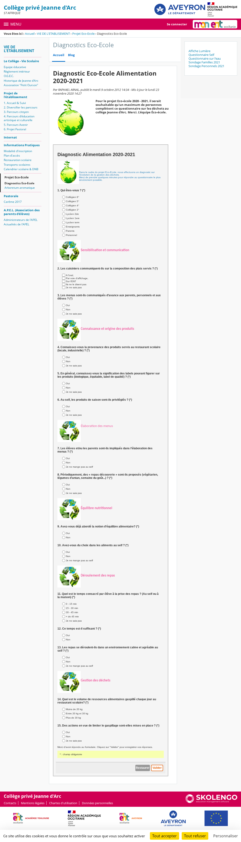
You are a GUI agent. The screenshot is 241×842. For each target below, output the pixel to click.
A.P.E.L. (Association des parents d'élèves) (22, 212)
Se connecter (177, 24)
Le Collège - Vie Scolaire (21, 61)
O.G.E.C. (9, 76)
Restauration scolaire (18, 160)
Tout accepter (164, 835)
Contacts (10, 803)
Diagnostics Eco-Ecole (19, 183)
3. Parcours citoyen (16, 112)
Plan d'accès (12, 156)
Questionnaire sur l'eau (205, 58)
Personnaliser (225, 835)
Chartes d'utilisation (63, 803)
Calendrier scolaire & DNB (21, 169)
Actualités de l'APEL (16, 224)
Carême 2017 (13, 202)
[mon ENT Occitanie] (215, 24)
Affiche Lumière (199, 51)
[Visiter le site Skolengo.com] (211, 802)
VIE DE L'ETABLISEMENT (53, 33)
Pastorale (11, 196)
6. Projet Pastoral (15, 129)
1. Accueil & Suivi (15, 103)
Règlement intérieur (17, 71)
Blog (71, 55)
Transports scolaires (17, 165)
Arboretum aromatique (19, 188)
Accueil (30, 33)
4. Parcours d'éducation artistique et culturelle (19, 118)
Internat (10, 137)
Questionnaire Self (201, 55)
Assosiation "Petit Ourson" (21, 85)
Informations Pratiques (22, 145)
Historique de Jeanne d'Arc (21, 81)
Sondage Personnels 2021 (206, 66)
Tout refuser (195, 835)
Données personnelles (97, 803)
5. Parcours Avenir (16, 125)
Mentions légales (32, 803)
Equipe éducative (15, 67)
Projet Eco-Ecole (83, 33)
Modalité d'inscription (18, 151)
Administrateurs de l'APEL (20, 220)
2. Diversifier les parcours (20, 107)
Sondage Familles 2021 (204, 62)
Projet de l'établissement (15, 95)
